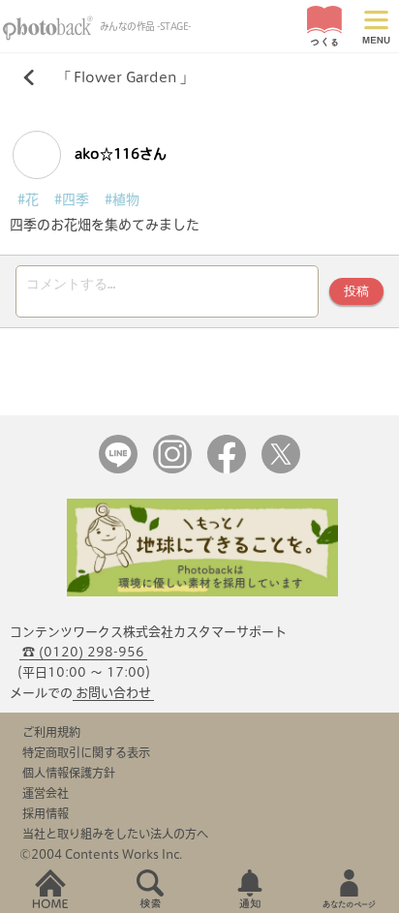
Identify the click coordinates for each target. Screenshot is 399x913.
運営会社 (45, 793)
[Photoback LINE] (118, 469)
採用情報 (45, 813)
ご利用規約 (51, 732)
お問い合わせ (113, 692)
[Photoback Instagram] (172, 469)
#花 (28, 199)
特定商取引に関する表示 (86, 752)
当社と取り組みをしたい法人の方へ (115, 833)
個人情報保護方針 (68, 772)
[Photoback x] (281, 469)
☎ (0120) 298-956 (83, 652)
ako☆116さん (119, 154)
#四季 (71, 199)
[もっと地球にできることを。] (202, 592)
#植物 (122, 199)
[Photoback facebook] (226, 469)
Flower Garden (125, 77)
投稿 (356, 291)
